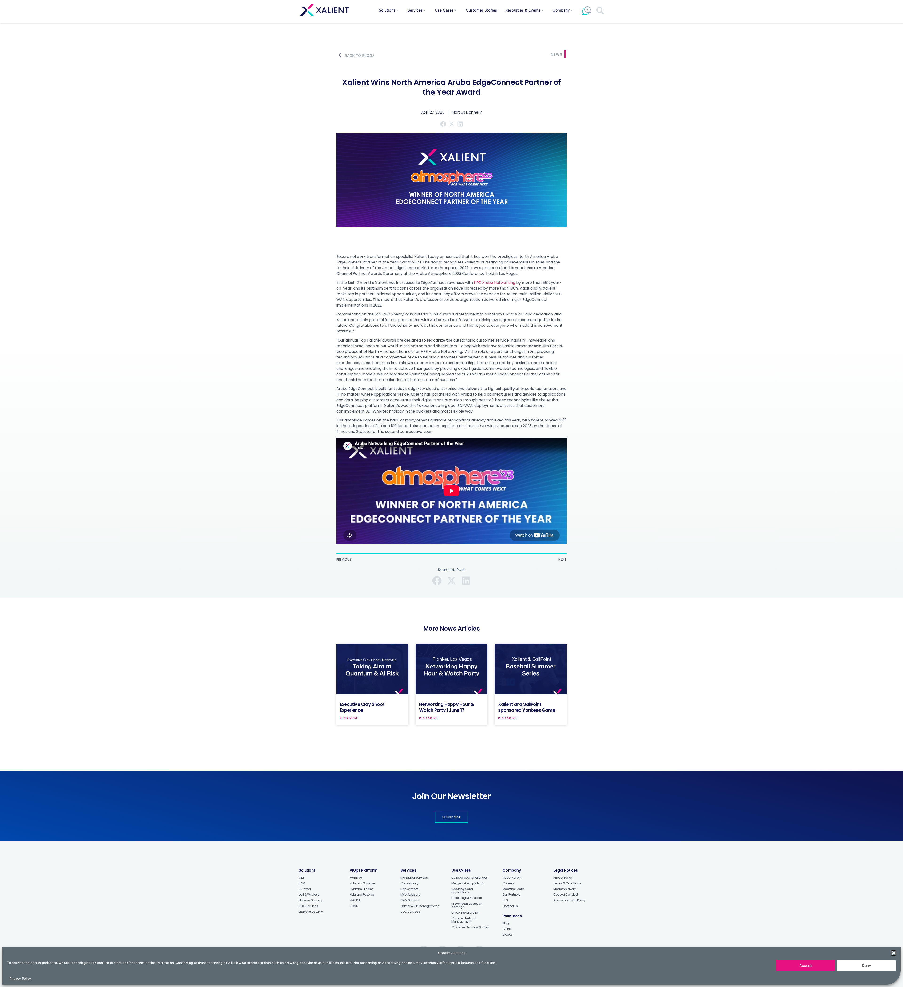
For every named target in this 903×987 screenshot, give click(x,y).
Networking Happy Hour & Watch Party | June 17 (446, 707)
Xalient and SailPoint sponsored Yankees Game (526, 707)
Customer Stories (481, 10)
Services (415, 10)
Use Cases (444, 10)
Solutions (387, 10)
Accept (805, 965)
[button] (893, 953)
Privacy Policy (20, 978)
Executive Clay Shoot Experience (362, 707)
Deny (866, 965)
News (556, 54)
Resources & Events (522, 10)
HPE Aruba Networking (494, 282)
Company (561, 10)
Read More (349, 718)
